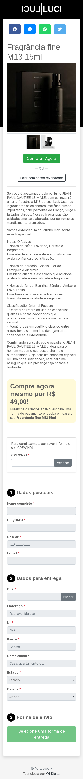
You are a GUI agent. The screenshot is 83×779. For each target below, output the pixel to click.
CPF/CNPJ (20, 455)
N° (10, 623)
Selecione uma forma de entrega (41, 734)
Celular (14, 537)
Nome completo (21, 503)
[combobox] (41, 680)
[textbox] (41, 680)
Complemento (18, 656)
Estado (14, 672)
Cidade (14, 689)
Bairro (13, 639)
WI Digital (53, 774)
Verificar (63, 463)
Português (42, 768)
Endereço (16, 606)
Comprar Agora (41, 158)
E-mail (13, 553)
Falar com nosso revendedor (41, 178)
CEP (11, 589)
